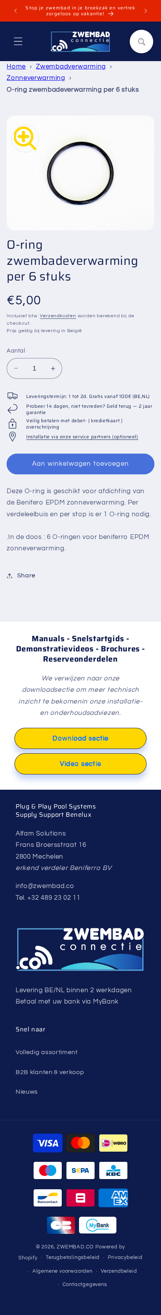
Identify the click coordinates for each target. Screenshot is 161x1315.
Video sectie (80, 763)
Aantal (16, 351)
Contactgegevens (85, 1284)
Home (16, 66)
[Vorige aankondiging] (15, 10)
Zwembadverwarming (71, 66)
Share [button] (26, 575)
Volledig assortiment (47, 1052)
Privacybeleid (125, 1257)
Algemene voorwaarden (62, 1271)
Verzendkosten (58, 316)
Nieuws (27, 1092)
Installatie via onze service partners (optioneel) (82, 436)
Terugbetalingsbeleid (73, 1257)
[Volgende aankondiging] (145, 10)
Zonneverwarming (36, 77)
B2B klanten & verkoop (50, 1072)
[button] (18, 41)
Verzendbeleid (119, 1271)
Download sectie (80, 738)
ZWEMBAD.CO (75, 1247)
